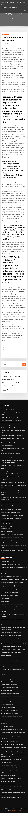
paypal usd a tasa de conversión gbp (13, 3)
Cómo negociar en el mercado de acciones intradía (14, 643)
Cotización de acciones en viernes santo (11, 797)
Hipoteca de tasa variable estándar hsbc (11, 474)
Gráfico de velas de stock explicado (10, 693)
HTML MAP (19, 810)
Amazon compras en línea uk (8, 726)
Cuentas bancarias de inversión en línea (11, 646)
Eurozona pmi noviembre (7, 445)
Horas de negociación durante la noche (11, 471)
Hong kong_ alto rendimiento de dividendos (12, 515)
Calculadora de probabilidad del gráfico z (11, 778)
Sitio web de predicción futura (8, 410)
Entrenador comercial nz (7, 521)
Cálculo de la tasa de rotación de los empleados (13, 649)
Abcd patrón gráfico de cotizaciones (10, 524)
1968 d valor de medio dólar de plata (11, 386)
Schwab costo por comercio (8, 784)
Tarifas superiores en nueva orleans (10, 543)
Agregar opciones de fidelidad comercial (11, 729)
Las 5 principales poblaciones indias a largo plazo (13, 752)
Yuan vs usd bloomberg (7, 704)
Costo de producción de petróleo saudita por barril (13, 702)
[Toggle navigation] (25, 10)
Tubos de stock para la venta (8, 781)
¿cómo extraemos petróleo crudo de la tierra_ (12, 744)
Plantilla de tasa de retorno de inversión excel (12, 482)
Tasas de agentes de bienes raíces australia (12, 768)
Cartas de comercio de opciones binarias (11, 632)
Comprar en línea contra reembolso (10, 417)
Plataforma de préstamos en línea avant (11, 699)
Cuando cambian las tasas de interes (10, 622)
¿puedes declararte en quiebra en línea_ (11, 476)
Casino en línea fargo (6, 679)
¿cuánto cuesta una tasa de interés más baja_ (12, 582)
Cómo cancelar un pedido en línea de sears (11, 465)
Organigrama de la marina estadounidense (12, 537)
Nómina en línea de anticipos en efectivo (11, 518)
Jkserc (2, 666)
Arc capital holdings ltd (7, 531)
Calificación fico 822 (6, 789)
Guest (6, 43)
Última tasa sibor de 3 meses (8, 641)
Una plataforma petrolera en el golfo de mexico (13, 589)
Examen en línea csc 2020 (8, 379)
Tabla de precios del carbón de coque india (12, 638)
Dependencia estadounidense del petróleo (11, 619)
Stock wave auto (5, 601)
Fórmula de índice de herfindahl (9, 684)
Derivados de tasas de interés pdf (9, 592)
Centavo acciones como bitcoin (8, 707)
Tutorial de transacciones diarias (9, 741)
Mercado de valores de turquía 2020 (10, 502)
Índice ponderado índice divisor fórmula (11, 787)
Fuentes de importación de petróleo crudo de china (14, 579)
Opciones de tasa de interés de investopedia (12, 435)
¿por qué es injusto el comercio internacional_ (12, 457)
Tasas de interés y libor (7, 690)
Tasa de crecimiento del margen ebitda (11, 509)
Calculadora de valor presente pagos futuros (12, 534)
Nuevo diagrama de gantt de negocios (10, 512)
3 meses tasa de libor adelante (8, 775)
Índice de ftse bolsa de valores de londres (11, 716)
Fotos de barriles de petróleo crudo (10, 540)
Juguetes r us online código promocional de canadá (14, 663)
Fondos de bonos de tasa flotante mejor (11, 564)
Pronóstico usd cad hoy (7, 762)
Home (4, 18)
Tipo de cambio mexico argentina (9, 713)
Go (24, 364)
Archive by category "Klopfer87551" (16, 18)
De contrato (4, 479)
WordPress (17, 808)
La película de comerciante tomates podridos (12, 669)
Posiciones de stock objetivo (8, 625)
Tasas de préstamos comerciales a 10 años (11, 658)
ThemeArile (13, 810)
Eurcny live (4, 468)
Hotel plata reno (5, 598)
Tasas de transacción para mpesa (9, 595)
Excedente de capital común (8, 425)
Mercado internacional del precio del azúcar (12, 604)
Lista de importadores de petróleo (9, 607)
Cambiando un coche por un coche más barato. (12, 696)
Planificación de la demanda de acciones (11, 428)
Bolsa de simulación (6, 655)
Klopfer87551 (6, 34)
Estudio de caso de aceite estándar (11, 382)
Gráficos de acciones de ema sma (9, 687)
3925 (2, 800)
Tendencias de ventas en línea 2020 (11, 376)
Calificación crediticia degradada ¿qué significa (13, 490)
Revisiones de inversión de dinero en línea (11, 719)
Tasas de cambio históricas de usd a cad (11, 759)
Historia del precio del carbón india (10, 661)
